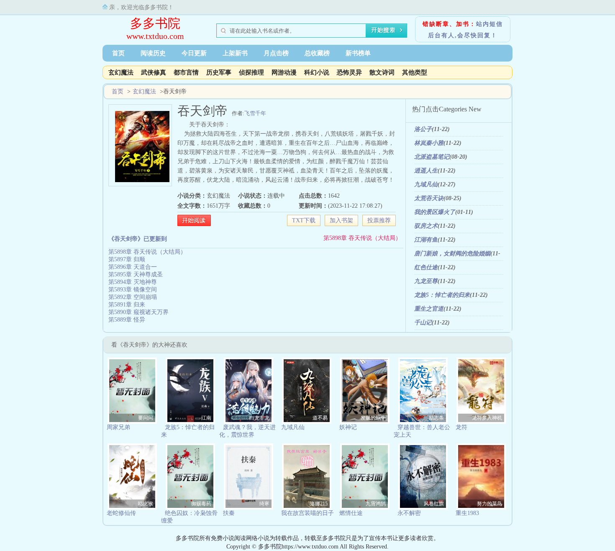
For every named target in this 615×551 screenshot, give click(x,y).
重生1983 (467, 513)
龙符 (461, 427)
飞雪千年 (255, 113)
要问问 (145, 418)
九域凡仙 (426, 184)
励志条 (436, 418)
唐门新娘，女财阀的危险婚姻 (452, 253)
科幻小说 (316, 72)
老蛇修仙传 (121, 513)
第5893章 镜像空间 (132, 289)
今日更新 (194, 53)
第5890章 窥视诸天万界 (138, 312)
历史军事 (218, 72)
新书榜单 (358, 53)
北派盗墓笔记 (431, 157)
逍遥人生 (426, 170)
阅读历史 (153, 53)
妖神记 (348, 427)
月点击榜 (276, 53)
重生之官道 (428, 309)
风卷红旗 (434, 504)
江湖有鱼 (426, 240)
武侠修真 (153, 72)
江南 (206, 418)
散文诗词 (382, 72)
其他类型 (414, 72)
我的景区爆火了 (434, 212)
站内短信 (489, 24)
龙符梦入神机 (487, 418)
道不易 (320, 418)
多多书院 (155, 23)
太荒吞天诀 (428, 198)
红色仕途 (426, 267)
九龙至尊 (426, 281)
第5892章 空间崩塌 (132, 297)
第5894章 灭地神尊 (132, 282)
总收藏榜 (317, 53)
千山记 (423, 322)
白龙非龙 (259, 418)
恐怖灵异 (349, 72)
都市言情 (186, 72)
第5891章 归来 (126, 304)
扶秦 (229, 513)
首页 (118, 53)
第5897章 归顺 (126, 259)
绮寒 (264, 504)
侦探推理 (251, 72)
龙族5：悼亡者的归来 (442, 295)
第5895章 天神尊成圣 (135, 274)
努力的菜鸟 (489, 504)
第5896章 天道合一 (132, 267)
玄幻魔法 (120, 72)
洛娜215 (319, 504)
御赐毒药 (201, 504)
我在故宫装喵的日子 (307, 513)
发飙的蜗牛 (373, 418)
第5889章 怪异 (126, 320)
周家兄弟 (118, 427)
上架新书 (235, 53)
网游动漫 (284, 72)
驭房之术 (426, 226)
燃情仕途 (351, 513)
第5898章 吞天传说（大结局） (362, 238)
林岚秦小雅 (428, 143)
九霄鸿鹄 (376, 504)
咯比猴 (145, 504)
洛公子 (423, 129)
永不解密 (409, 513)
